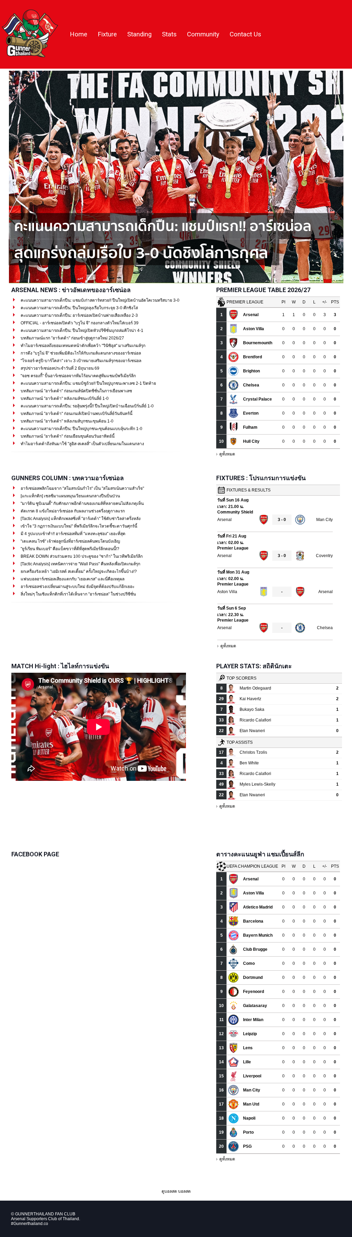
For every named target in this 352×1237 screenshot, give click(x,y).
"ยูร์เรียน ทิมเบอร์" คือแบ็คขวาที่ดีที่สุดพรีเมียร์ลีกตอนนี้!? (69, 548)
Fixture (107, 34)
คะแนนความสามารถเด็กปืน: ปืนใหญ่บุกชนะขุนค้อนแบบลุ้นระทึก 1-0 (81, 428)
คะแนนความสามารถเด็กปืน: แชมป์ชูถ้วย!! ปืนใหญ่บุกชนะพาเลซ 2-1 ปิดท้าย (88, 383)
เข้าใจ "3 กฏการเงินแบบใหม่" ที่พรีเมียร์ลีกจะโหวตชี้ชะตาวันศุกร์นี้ (78, 526)
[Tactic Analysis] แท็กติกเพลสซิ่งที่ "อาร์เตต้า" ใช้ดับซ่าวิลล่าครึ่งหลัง (80, 518)
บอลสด (184, 1191)
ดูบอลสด (169, 1191)
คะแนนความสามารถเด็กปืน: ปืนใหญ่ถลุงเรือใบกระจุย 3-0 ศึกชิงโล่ (79, 307)
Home (78, 34)
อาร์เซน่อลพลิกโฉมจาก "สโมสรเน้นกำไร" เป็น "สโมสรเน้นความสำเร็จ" (82, 488)
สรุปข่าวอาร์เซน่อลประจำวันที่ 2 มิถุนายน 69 (59, 368)
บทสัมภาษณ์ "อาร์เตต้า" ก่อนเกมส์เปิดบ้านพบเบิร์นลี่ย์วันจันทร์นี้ (76, 413)
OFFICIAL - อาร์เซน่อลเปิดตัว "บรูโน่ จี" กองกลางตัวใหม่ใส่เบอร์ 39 (79, 323)
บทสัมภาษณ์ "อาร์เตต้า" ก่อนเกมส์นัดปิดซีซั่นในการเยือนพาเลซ (76, 391)
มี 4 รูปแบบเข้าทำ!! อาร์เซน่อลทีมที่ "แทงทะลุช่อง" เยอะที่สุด (72, 533)
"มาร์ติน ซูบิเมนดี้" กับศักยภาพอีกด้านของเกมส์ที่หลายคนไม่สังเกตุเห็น (82, 503)
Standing (139, 34)
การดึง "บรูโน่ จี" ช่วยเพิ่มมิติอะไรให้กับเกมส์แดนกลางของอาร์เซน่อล (80, 353)
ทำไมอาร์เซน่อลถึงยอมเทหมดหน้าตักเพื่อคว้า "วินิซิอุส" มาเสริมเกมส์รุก (82, 345)
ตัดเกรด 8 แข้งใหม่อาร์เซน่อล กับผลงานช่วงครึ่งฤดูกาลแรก (72, 511)
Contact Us (245, 34)
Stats (169, 34)
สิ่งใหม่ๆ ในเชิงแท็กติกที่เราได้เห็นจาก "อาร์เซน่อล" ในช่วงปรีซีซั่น (78, 594)
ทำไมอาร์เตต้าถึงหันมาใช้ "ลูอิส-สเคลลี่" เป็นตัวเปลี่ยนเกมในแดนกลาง (82, 443)
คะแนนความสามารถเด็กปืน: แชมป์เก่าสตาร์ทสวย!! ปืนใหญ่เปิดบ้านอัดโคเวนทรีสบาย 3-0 (99, 300)
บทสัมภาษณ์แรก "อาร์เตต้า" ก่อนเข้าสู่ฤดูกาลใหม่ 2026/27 (72, 338)
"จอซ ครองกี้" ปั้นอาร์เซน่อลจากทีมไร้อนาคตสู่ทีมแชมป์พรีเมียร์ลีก (78, 375)
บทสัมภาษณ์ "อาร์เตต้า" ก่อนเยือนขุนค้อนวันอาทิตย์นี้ (67, 436)
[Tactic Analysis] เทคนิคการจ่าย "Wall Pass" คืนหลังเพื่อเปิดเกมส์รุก (80, 564)
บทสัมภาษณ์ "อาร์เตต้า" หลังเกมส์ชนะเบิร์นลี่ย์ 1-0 (64, 398)
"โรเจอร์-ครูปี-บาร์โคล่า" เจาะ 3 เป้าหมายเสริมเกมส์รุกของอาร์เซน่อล (80, 360)
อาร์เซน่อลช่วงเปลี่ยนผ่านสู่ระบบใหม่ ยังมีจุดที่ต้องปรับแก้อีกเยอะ (77, 586)
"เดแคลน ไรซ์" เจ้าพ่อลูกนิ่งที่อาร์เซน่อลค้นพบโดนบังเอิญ (70, 541)
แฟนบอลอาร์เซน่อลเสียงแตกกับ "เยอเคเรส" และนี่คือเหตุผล (72, 579)
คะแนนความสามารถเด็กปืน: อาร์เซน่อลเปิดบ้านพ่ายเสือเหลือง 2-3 (79, 315)
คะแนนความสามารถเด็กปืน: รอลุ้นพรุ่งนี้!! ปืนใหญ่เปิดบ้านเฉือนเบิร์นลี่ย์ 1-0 (87, 406)
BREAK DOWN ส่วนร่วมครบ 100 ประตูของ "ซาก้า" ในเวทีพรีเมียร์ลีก (81, 556)
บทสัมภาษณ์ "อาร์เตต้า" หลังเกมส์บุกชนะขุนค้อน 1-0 (66, 421)
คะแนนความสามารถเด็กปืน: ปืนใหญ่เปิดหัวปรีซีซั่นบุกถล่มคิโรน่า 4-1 (81, 330)
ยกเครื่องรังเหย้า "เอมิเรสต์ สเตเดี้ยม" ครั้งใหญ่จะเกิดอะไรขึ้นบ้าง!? (78, 571)
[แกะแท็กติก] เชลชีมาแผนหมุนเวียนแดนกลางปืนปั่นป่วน (70, 496)
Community (203, 34)
